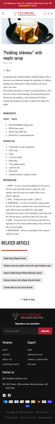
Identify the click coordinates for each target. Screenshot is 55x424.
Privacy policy (11, 417)
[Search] (45, 13)
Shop (5, 350)
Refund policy (42, 412)
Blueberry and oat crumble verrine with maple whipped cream (27, 265)
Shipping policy (45, 417)
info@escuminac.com (16, 378)
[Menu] (3, 13)
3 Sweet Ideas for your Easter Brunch (18, 287)
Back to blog (29, 299)
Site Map (32, 364)
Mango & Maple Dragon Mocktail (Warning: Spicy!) (23, 272)
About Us (7, 359)
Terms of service (28, 417)
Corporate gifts (11, 364)
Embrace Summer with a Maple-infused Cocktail (22, 280)
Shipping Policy (35, 355)
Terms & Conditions (38, 359)
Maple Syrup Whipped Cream (15, 258)
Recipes (6, 355)
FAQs (30, 350)
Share (8, 70)
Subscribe (45, 330)
